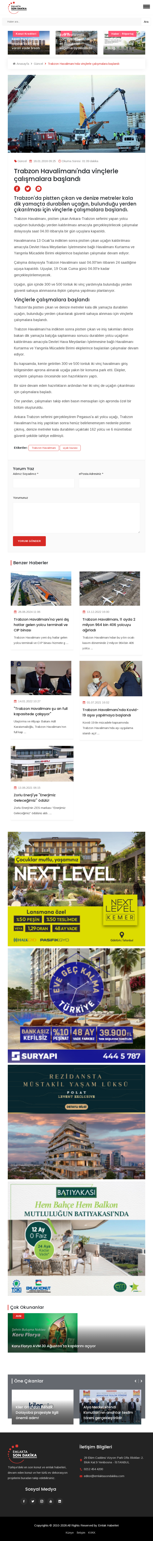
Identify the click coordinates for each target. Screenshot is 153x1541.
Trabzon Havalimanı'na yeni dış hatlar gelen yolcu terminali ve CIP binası (41, 625)
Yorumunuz (20, 497)
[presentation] (135, 1381)
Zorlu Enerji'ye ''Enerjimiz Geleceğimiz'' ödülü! (35, 798)
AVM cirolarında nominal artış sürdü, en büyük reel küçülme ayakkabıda (28, 41)
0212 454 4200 (93, 1469)
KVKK (91, 1532)
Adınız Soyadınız (25, 473)
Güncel (38, 63)
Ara (146, 21)
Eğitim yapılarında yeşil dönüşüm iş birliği (74, 43)
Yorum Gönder (29, 541)
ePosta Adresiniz (91, 473)
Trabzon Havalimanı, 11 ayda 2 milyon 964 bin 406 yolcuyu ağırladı (108, 625)
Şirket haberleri (98, 1392)
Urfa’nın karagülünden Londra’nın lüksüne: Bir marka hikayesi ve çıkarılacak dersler (123, 39)
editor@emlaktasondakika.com (104, 1476)
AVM (18, 1316)
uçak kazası (70, 447)
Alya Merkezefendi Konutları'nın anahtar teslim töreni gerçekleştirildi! (40, 1412)
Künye (70, 1532)
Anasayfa (22, 63)
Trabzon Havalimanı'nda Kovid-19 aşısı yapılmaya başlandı (110, 712)
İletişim (81, 1532)
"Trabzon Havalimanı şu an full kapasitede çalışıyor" (41, 711)
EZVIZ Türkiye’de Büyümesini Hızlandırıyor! (108, 1415)
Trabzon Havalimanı (44, 447)
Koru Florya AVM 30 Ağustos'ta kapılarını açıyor (54, 1345)
